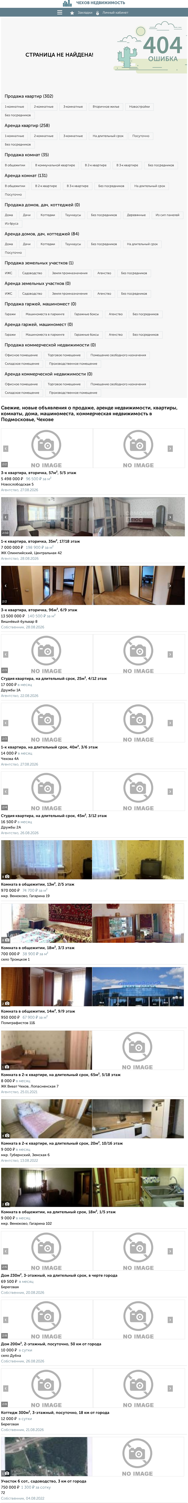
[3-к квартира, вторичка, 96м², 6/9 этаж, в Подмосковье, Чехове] (47, 605)
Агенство (104, 273)
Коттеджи (48, 215)
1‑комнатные (14, 106)
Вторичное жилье (106, 106)
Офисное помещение (21, 355)
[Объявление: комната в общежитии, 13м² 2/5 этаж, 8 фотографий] (92, 879)
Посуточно (140, 136)
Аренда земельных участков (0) (37, 283)
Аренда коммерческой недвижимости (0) (48, 374)
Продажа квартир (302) (29, 96)
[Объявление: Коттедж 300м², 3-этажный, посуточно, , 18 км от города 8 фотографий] (47, 1408)
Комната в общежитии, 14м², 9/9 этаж (38, 1012)
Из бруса (11, 223)
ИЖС (8, 273)
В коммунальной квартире (55, 165)
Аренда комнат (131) (26, 176)
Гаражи (10, 314)
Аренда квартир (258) (27, 126)
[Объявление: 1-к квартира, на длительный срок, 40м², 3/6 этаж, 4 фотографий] (47, 742)
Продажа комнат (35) (27, 155)
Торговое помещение (64, 355)
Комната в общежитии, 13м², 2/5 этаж (37, 885)
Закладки (85, 12)
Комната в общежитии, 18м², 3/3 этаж (38, 948)
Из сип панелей (167, 215)
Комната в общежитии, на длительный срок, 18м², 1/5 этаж (58, 1212)
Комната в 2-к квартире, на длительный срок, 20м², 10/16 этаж (62, 1144)
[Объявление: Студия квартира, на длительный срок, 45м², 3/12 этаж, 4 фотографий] (47, 811)
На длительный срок (108, 136)
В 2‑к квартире (95, 165)
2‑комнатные (43, 106)
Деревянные (136, 215)
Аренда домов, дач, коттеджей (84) (42, 234)
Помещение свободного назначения (118, 355)
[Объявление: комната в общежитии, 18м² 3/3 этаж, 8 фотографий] (92, 943)
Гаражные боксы (86, 314)
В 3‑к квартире (127, 165)
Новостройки (139, 106)
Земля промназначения (69, 273)
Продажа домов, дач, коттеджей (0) (42, 205)
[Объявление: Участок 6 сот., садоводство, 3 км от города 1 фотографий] (92, 1476)
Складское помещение (22, 363)
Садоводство (32, 273)
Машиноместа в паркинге (45, 314)
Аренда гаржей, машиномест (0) (39, 324)
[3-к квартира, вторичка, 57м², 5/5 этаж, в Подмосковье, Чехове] (47, 468)
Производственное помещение (73, 363)
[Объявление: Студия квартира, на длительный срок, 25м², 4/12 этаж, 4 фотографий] (47, 674)
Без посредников (18, 115)
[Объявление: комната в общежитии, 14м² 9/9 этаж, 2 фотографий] (92, 1006)
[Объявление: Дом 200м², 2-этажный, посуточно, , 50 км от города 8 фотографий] (47, 1339)
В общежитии (15, 165)
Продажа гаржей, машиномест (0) (40, 304)
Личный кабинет (116, 12)
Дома (9, 215)
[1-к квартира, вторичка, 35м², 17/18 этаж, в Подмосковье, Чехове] (47, 536)
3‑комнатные (73, 106)
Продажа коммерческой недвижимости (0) (50, 345)
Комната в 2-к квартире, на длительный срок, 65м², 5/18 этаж (61, 1075)
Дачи (27, 215)
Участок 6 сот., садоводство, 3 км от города (43, 1481)
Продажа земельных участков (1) (39, 263)
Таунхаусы (73, 215)
